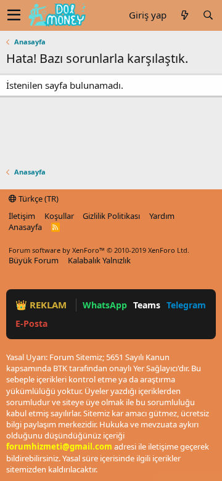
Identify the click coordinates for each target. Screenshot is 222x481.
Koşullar (59, 215)
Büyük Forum (34, 260)
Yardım (162, 215)
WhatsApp (105, 305)
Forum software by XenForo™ (99, 250)
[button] (13, 15)
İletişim (22, 215)
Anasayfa (25, 226)
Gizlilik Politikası (111, 215)
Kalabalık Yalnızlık (99, 260)
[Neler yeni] (184, 15)
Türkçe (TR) (38, 198)
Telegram (186, 305)
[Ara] (208, 15)
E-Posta (31, 323)
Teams (146, 305)
